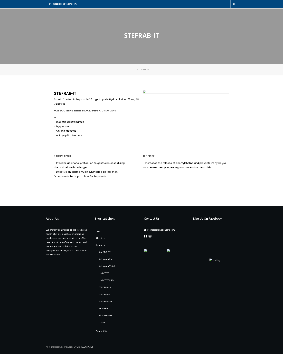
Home (99, 231)
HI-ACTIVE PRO (106, 280)
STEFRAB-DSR (106, 301)
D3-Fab (102, 323)
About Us (100, 238)
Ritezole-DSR (105, 316)
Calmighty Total (107, 266)
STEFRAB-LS (105, 287)
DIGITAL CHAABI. (85, 347)
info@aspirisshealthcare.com (63, 4)
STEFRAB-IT (104, 294)
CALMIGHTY (105, 252)
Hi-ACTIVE (104, 273)
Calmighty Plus (106, 259)
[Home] (134, 70)
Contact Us (101, 331)
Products (100, 245)
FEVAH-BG (104, 308)
